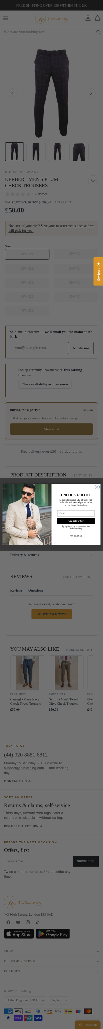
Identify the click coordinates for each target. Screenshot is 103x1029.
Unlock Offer (76, 521)
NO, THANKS (76, 536)
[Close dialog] (97, 487)
